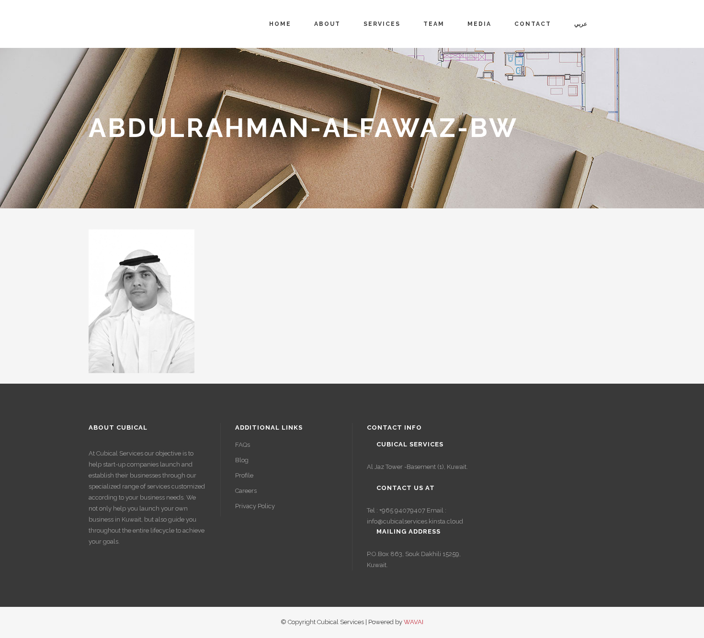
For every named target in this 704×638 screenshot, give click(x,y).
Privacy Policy (255, 506)
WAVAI (413, 622)
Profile (244, 475)
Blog (242, 460)
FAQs (242, 444)
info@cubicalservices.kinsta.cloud (415, 521)
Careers (246, 490)
